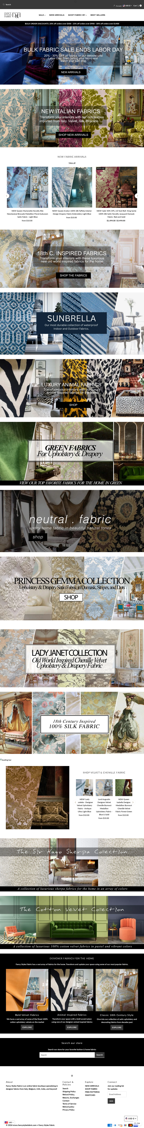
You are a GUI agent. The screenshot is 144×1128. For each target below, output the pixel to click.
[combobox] (9, 1122)
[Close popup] (114, 544)
